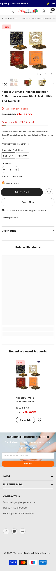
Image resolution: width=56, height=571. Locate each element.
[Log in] (43, 11)
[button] (45, 74)
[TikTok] (23, 531)
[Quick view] (38, 362)
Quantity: (6, 163)
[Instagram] (14, 531)
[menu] (3, 11)
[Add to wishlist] (49, 192)
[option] (28, 50)
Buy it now (28, 202)
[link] (28, 329)
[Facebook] (6, 531)
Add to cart (22, 192)
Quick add (25, 420)
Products (14, 18)
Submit (28, 463)
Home (4, 18)
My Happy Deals (10, 217)
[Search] (12, 11)
